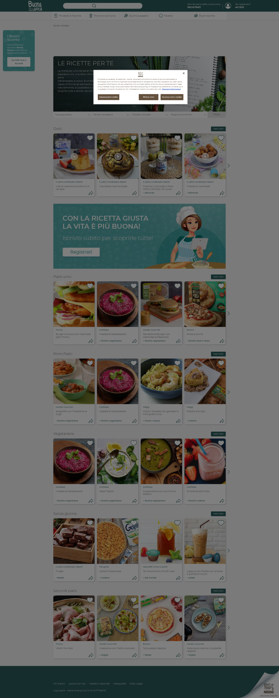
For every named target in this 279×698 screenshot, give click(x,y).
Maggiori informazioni (171, 89)
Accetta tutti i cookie (172, 97)
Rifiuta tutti (148, 97)
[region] (140, 87)
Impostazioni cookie (108, 97)
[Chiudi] (183, 73)
